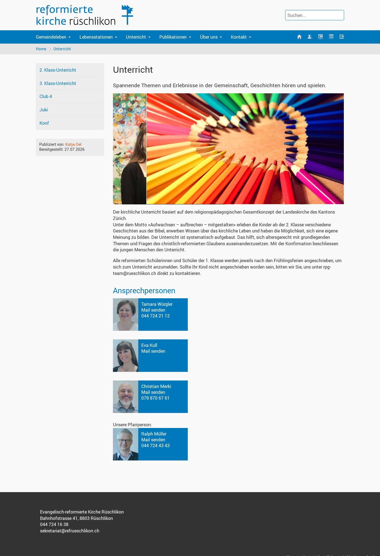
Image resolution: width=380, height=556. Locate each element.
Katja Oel (73, 144)
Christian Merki (156, 386)
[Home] (299, 37)
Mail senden (153, 310)
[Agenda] (320, 37)
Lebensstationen (96, 37)
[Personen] (310, 37)
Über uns (209, 37)
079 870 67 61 (155, 398)
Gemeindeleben (51, 37)
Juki (44, 110)
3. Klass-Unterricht (58, 83)
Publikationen (173, 37)
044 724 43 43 (155, 445)
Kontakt (239, 37)
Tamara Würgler (156, 304)
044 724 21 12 (155, 316)
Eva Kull (149, 345)
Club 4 (46, 96)
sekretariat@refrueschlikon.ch (69, 531)
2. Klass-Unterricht (58, 70)
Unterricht (136, 37)
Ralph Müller (153, 434)
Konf (44, 123)
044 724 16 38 (54, 524)
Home (41, 48)
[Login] (342, 37)
